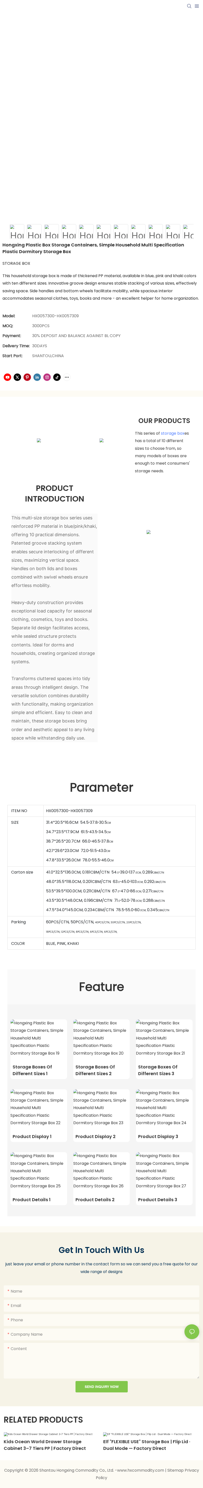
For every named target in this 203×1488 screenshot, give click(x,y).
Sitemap (176, 1470)
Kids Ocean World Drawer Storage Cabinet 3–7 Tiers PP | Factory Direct (45, 1444)
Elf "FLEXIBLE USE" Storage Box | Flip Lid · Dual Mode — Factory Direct (146, 1444)
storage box (172, 433)
